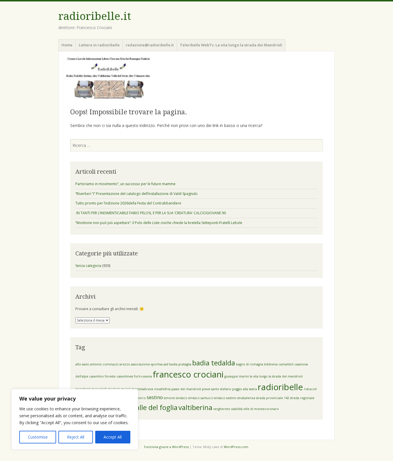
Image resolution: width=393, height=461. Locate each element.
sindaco (181, 398)
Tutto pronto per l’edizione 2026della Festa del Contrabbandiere (128, 203)
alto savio (82, 364)
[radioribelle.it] (196, 79)
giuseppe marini (236, 376)
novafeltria (162, 389)
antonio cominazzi (104, 364)
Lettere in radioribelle (99, 45)
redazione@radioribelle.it (150, 45)
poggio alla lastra (244, 389)
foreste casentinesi (119, 376)
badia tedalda (213, 362)
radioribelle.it (94, 16)
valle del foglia (155, 407)
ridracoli (310, 389)
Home (67, 45)
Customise (38, 437)
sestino (155, 397)
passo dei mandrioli (186, 389)
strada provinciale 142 (272, 398)
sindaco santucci (200, 398)
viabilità (237, 409)
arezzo (124, 364)
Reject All (75, 437)
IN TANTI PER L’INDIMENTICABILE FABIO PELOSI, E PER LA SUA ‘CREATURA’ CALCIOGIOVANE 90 (151, 212)
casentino (96, 376)
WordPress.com (236, 447)
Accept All (113, 437)
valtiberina (195, 407)
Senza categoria (88, 265)
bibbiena (271, 364)
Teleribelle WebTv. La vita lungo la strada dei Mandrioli (231, 45)
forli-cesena (143, 376)
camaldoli (285, 364)
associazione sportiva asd (149, 364)
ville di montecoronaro (261, 409)
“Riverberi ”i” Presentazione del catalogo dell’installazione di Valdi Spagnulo (136, 193)
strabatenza (246, 398)
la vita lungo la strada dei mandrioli (276, 376)
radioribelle (280, 387)
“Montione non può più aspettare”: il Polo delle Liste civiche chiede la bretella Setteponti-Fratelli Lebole (158, 222)
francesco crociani (188, 374)
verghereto (221, 409)
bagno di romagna (249, 364)
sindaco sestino (225, 398)
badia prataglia (180, 364)
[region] (75, 419)
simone (169, 398)
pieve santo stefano (216, 389)
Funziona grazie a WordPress (166, 447)
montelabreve (142, 389)
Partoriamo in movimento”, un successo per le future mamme (125, 183)
